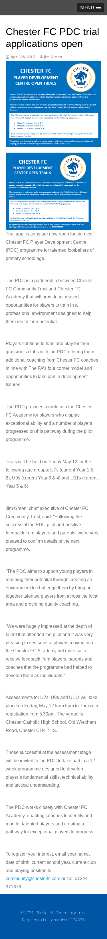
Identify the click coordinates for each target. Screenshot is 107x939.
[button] (90, 7)
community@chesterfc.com (33, 878)
